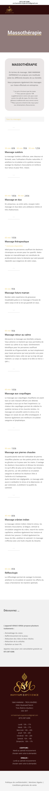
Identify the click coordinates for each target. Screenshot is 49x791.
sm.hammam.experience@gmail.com (24, 715)
